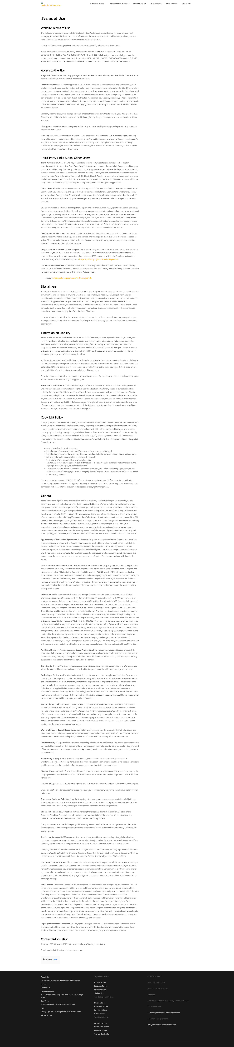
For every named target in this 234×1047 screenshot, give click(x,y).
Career (43, 984)
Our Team (45, 1001)
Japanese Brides (100, 986)
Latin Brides (155, 3)
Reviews (185, 3)
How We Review (47, 991)
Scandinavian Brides (118, 3)
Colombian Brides (101, 1027)
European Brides (97, 3)
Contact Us (45, 988)
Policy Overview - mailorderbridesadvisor (58, 1004)
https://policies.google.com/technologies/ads (98, 259)
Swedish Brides (100, 1010)
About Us (45, 977)
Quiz (43, 1008)
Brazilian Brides (100, 1030)
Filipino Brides (100, 982)
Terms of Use (46, 1015)
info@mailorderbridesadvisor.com (161, 1025)
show (55, 959)
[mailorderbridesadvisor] (51, 6)
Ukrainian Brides (101, 1006)
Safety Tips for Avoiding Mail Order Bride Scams (61, 1012)
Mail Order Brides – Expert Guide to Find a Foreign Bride (62, 995)
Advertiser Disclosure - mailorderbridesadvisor (60, 980)
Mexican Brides (100, 1023)
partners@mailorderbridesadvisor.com (163, 1013)
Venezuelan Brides (102, 1034)
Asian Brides (138, 3)
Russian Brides (100, 1003)
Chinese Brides (100, 989)
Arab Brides (171, 3)
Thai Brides (98, 993)
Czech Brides (99, 1013)
